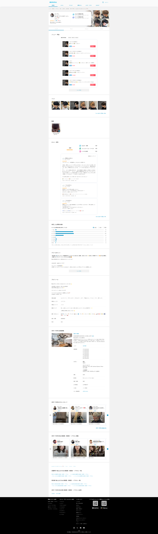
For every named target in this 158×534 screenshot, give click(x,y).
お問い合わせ (85, 391)
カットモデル (61, 514)
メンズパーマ (61, 508)
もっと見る (79, 90)
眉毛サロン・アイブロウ (52, 506)
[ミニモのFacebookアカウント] (80, 528)
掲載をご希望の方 (79, 508)
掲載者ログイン (78, 512)
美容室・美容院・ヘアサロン (53, 501)
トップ (50, 8)
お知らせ (77, 505)
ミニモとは (78, 501)
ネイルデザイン (62, 510)
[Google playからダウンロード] (104, 508)
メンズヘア (61, 503)
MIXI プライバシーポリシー (80, 519)
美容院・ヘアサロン (55, 8)
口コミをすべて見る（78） (101, 216)
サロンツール (78, 510)
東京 (60, 8)
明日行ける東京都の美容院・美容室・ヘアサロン (60, 483)
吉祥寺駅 (67, 8)
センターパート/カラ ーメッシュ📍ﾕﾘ (58, 466)
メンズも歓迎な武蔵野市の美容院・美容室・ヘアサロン (79, 474)
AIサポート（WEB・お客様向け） (81, 523)
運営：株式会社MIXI (79, 503)
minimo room (78, 506)
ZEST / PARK (72, 8)
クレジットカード (86, 365)
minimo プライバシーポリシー (81, 518)
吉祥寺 (64, 8)
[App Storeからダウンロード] (95, 508)
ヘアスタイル (61, 501)
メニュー (86, 28)
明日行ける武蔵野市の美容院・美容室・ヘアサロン (60, 474)
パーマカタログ (62, 506)
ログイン (106, 2)
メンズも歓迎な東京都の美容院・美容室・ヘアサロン (78, 483)
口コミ (101, 28)
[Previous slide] (50, 415)
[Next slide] (107, 415)
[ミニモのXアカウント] (77, 528)
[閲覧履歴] (103, 2)
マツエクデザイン (62, 512)
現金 (84, 361)
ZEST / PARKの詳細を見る (101, 428)
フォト (71, 28)
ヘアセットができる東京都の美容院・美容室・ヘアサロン (61, 485)
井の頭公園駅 (58, 493)
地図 (93, 336)
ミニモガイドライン (79, 514)
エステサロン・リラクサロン (53, 508)
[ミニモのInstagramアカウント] (74, 528)
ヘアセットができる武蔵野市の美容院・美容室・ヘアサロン (62, 475)
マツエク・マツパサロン (52, 505)
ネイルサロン (50, 503)
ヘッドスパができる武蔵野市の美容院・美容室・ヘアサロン (83, 475)
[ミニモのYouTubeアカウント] (84, 528)
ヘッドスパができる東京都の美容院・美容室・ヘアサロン (82, 485)
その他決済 (85, 370)
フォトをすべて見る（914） (100, 113)
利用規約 (77, 516)
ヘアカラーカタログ (62, 505)
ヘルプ (77, 521)
